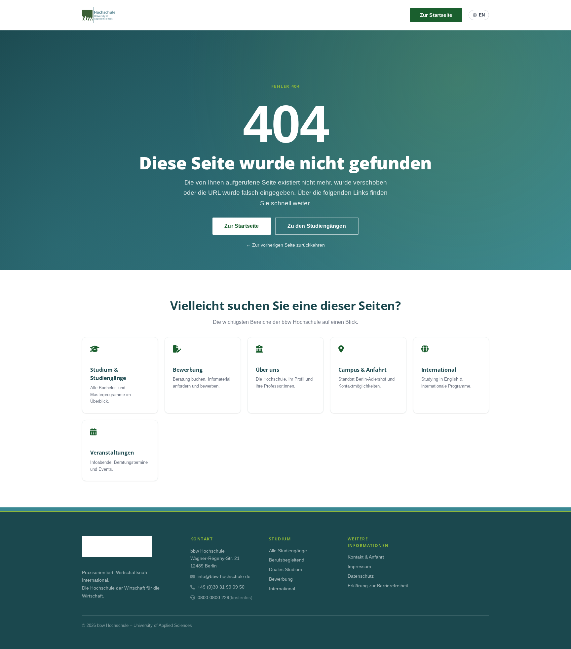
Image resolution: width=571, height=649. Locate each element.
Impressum (359, 566)
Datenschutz (361, 576)
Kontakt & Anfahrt (366, 557)
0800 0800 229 (225, 597)
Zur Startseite (436, 15)
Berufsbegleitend (286, 560)
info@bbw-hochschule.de (224, 576)
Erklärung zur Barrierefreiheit (378, 585)
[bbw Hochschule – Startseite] (98, 15)
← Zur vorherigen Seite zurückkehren (285, 245)
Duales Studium (285, 569)
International (282, 588)
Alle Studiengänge (288, 550)
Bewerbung (281, 579)
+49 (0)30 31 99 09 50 (221, 587)
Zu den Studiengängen (316, 226)
